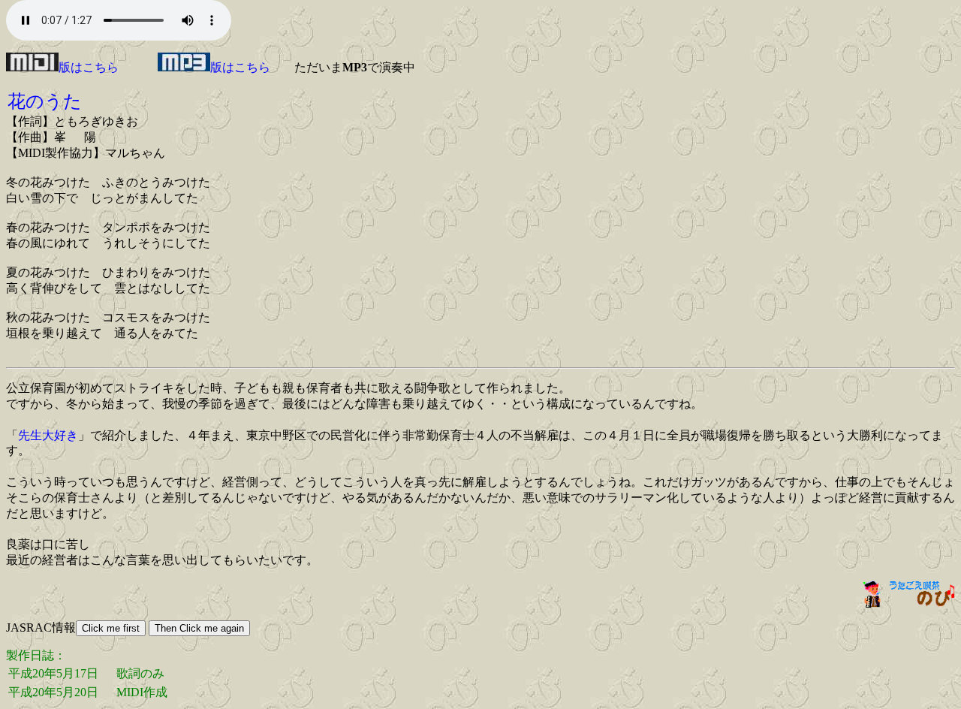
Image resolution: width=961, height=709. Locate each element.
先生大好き (48, 435)
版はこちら (89, 67)
